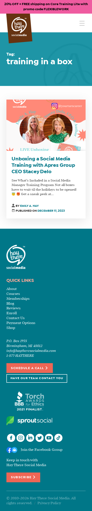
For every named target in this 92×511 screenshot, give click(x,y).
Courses (13, 293)
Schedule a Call (28, 368)
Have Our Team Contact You (36, 378)
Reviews (13, 308)
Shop (10, 328)
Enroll (11, 313)
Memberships (18, 298)
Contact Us (15, 318)
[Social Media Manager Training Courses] (19, 27)
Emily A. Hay (29, 206)
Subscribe (22, 477)
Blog (10, 303)
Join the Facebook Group (41, 449)
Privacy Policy (49, 503)
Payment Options (20, 323)
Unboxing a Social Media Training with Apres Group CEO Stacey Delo (43, 165)
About (11, 289)
